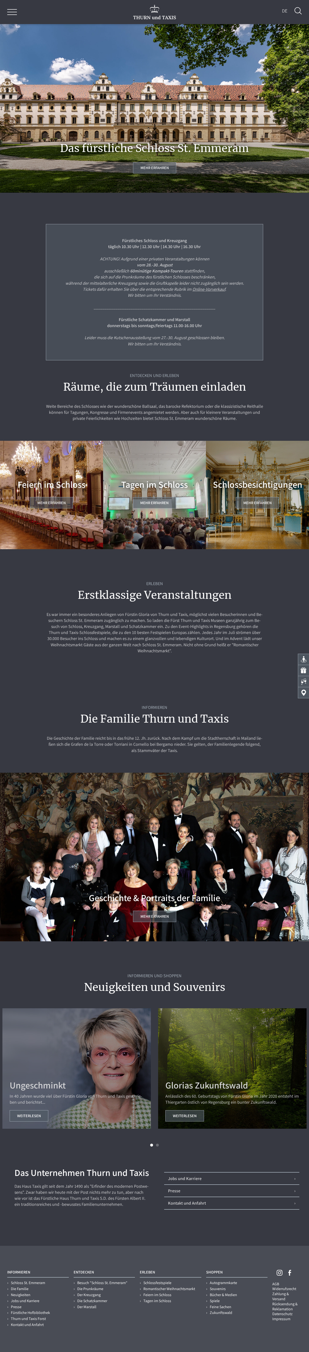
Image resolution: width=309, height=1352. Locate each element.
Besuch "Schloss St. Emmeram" (102, 1282)
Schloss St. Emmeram (28, 1282)
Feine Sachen (220, 1306)
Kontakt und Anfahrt (27, 1324)
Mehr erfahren (154, 167)
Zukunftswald (221, 1312)
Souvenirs (218, 1288)
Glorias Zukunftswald (206, 1085)
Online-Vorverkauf (208, 289)
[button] (151, 1145)
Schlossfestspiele (157, 1282)
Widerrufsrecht (284, 1288)
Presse (16, 1306)
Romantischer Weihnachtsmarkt (169, 1288)
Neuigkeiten (20, 1294)
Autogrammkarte (223, 1282)
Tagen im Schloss (157, 1300)
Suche (298, 10)
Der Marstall (86, 1306)
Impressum (281, 1318)
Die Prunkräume (90, 1288)
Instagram (279, 1273)
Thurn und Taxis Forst (28, 1318)
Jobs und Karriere (25, 1300)
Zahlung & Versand (280, 1296)
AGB (275, 1283)
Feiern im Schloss (157, 1294)
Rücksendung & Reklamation (285, 1306)
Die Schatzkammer (92, 1300)
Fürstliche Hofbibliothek (30, 1312)
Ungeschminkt (38, 1085)
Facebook (290, 1273)
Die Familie (19, 1288)
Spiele (215, 1300)
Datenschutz (282, 1313)
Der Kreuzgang (89, 1294)
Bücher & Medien (223, 1294)
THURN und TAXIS (154, 12)
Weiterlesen (29, 1115)
